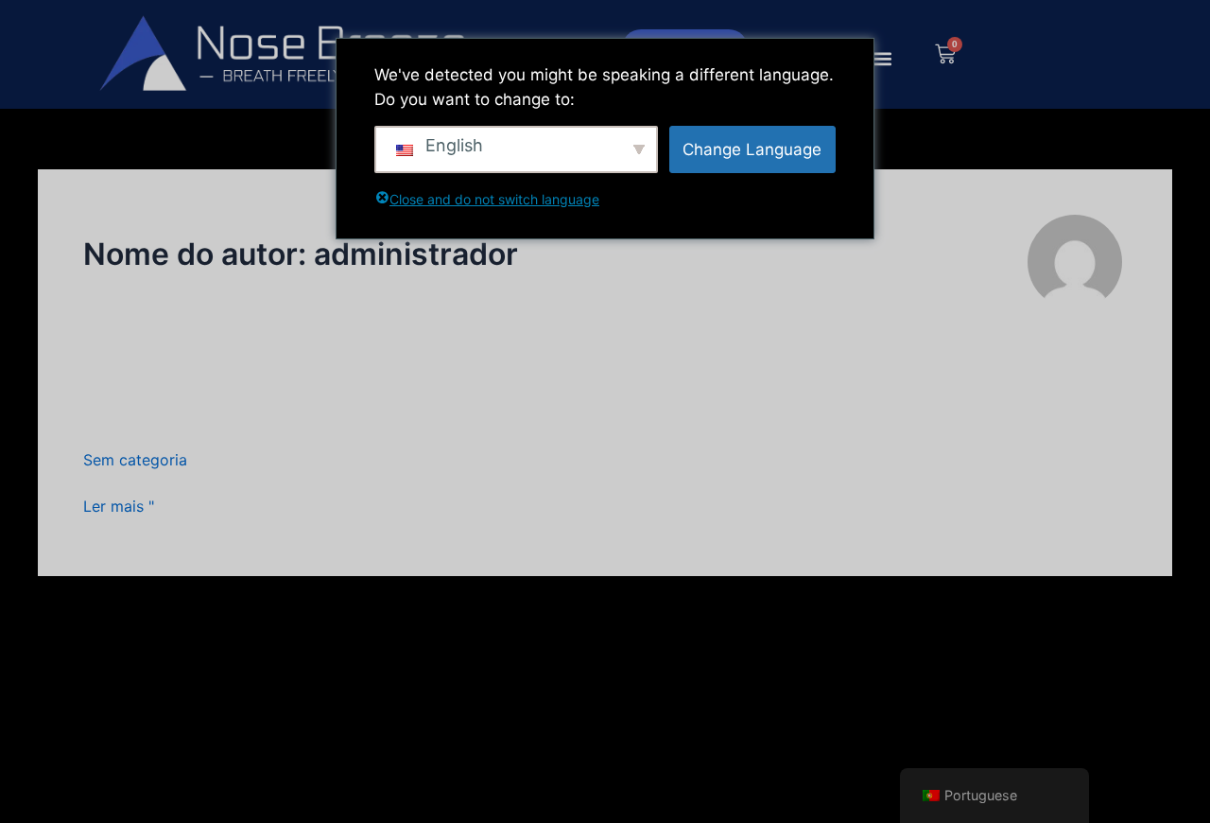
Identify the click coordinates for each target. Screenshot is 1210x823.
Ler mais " (118, 506)
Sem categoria (135, 459)
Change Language (752, 149)
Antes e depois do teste (220, 415)
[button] (882, 59)
